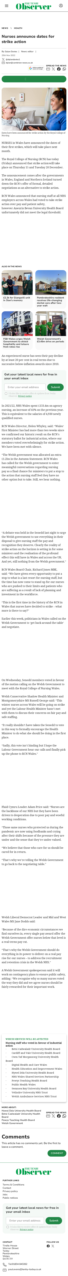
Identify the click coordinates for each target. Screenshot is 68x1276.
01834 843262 (19, 1264)
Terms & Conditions (13, 1184)
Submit (55, 387)
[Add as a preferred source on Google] (36, 68)
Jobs (5, 1194)
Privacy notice (25, 396)
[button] (7, 6)
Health (18, 28)
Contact (7, 1188)
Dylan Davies (11, 51)
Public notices (10, 1197)
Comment (57, 1153)
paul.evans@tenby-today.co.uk (24, 1269)
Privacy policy (10, 1191)
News (5, 28)
